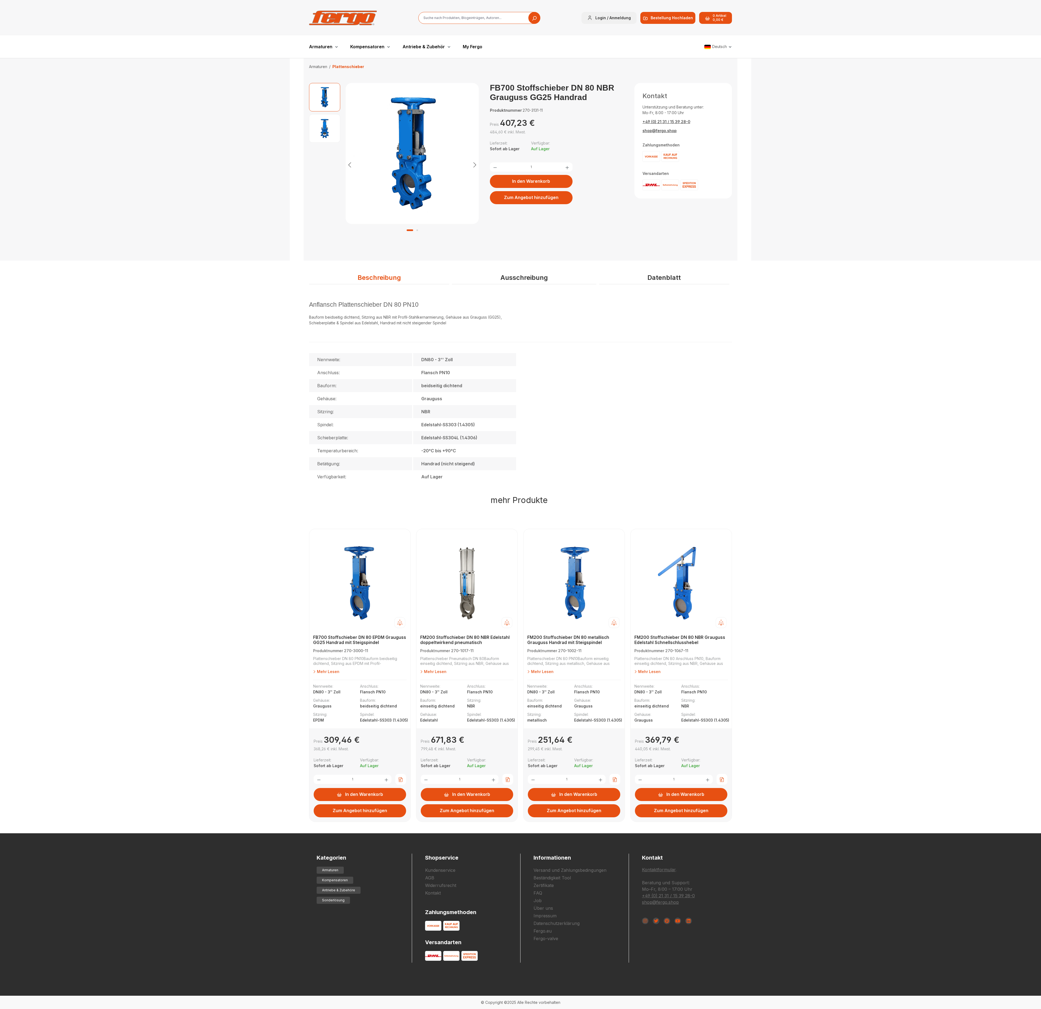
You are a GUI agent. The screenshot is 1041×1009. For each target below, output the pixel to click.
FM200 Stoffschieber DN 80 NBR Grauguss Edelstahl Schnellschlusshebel (679, 640)
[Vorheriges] (350, 164)
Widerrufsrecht (440, 885)
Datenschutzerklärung (557, 923)
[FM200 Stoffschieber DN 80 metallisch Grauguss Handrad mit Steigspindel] (574, 583)
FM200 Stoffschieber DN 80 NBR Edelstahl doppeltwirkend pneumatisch (465, 640)
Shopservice (441, 857)
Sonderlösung (333, 900)
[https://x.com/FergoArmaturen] (656, 921)
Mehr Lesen (327, 671)
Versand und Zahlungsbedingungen (570, 870)
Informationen (552, 857)
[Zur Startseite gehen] (343, 18)
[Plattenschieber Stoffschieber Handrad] (412, 153)
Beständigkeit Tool (552, 877)
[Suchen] (534, 18)
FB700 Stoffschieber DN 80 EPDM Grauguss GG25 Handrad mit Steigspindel (359, 640)
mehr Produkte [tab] (519, 500)
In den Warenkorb (531, 181)
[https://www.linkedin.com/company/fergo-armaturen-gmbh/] (688, 921)
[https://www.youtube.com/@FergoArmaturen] (677, 921)
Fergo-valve (546, 938)
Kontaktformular (659, 869)
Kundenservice (440, 870)
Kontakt (433, 893)
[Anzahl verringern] (495, 167)
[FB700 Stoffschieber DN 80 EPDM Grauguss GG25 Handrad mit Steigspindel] (360, 583)
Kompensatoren (335, 880)
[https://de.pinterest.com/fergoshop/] (667, 921)
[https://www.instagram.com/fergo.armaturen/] (645, 921)
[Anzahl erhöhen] (567, 167)
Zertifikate (544, 885)
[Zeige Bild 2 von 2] (417, 230)
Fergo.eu (543, 931)
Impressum (545, 915)
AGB (429, 877)
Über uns (543, 908)
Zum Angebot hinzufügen (531, 197)
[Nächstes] (475, 164)
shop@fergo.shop (659, 130)
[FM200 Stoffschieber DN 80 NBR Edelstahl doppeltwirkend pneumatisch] (467, 583)
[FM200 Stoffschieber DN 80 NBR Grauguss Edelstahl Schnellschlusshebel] (681, 583)
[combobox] (479, 18)
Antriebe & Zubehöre (338, 890)
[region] (394, 164)
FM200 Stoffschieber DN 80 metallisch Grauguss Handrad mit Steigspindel (568, 640)
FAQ (538, 893)
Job (538, 900)
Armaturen (330, 870)
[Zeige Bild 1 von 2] (410, 230)
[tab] (379, 277)
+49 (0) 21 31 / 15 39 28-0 (666, 121)
